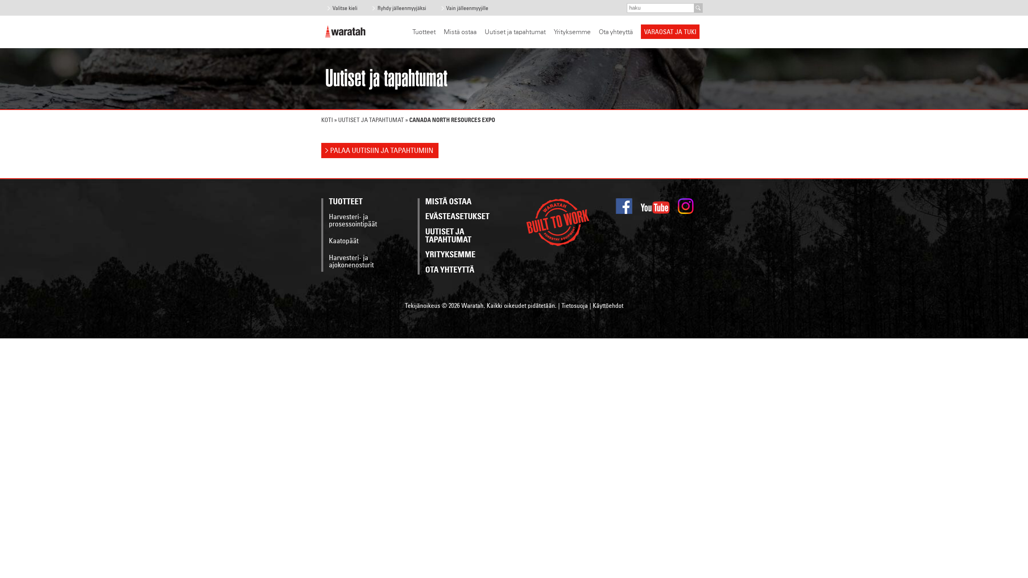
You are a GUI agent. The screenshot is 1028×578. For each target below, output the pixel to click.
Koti (327, 120)
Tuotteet (424, 32)
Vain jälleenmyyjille (467, 8)
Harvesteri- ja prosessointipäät (353, 220)
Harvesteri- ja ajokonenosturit (351, 261)
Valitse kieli (344, 8)
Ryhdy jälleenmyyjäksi (401, 8)
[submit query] (698, 8)
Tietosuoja (574, 305)
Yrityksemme (572, 32)
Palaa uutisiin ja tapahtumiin (381, 150)
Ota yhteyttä (616, 32)
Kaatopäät (344, 241)
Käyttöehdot (608, 305)
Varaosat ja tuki (670, 32)
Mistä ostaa (460, 32)
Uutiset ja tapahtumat (515, 32)
